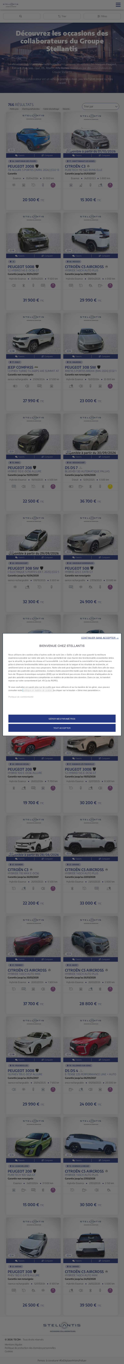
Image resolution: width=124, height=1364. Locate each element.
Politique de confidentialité (20, 697)
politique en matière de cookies (38, 690)
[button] (100, 637)
